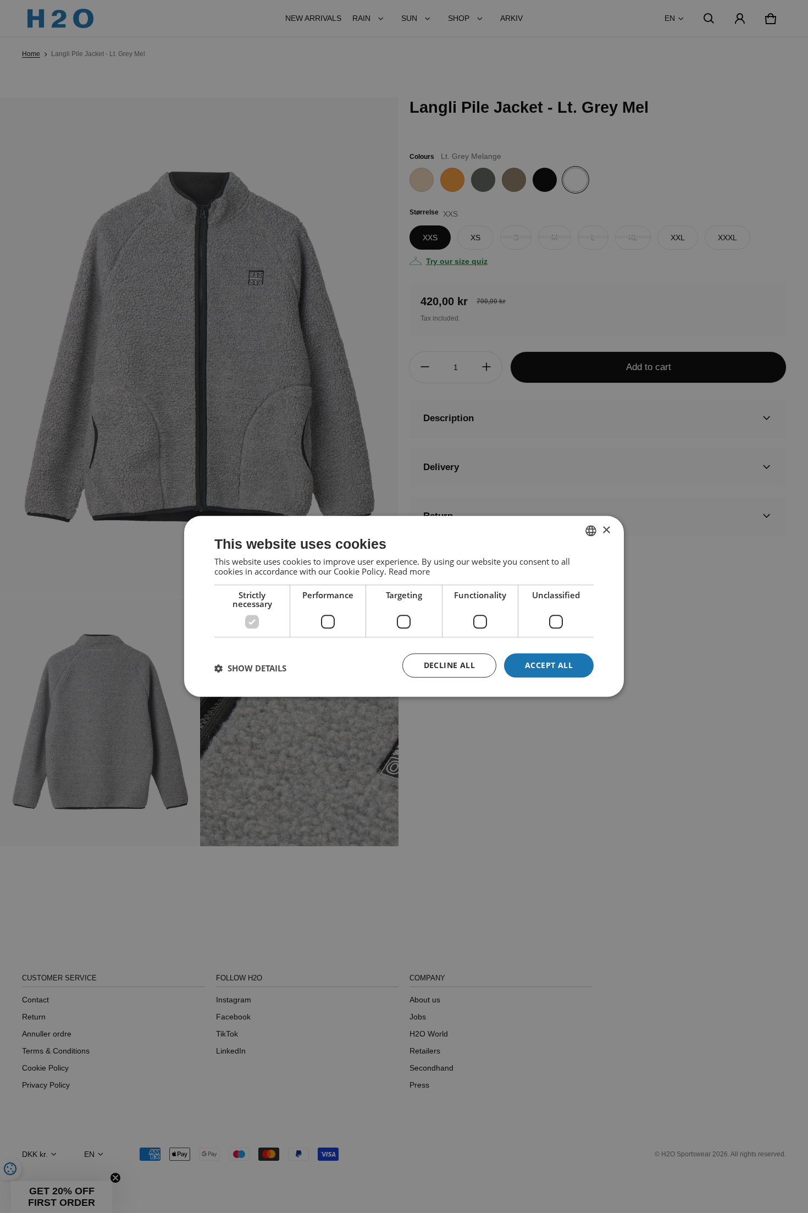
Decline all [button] (449, 665)
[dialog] (404, 606)
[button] (250, 668)
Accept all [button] (549, 665)
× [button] (606, 530)
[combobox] (590, 530)
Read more (409, 571)
